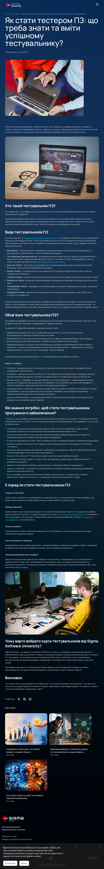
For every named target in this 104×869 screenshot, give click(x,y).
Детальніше (10, 863)
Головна (8, 14)
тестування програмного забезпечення (39, 238)
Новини (17, 14)
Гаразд (24, 863)
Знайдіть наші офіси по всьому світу (17, 839)
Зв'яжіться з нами (9, 836)
